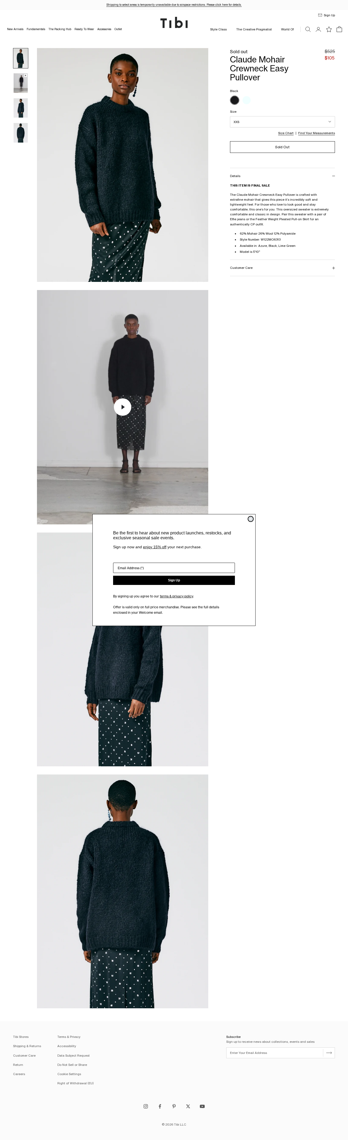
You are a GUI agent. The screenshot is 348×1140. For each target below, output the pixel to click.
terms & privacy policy (176, 596)
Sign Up (174, 580)
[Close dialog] (250, 519)
